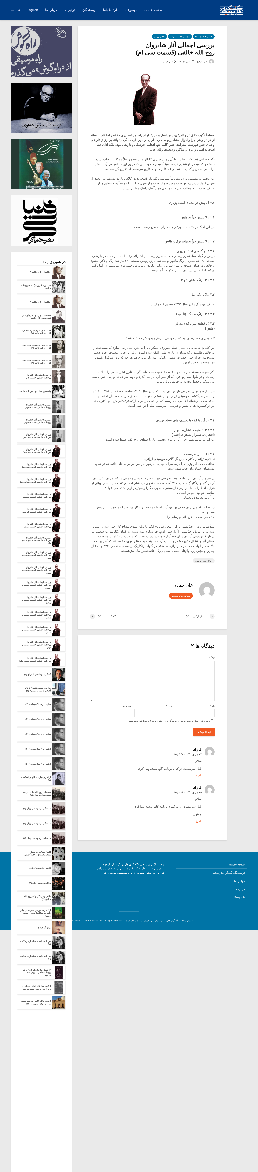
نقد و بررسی (159, 36)
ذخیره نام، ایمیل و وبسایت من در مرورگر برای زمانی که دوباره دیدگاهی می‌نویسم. (169, 721)
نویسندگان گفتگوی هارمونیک (228, 872)
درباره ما (51, 10)
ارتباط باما (110, 10)
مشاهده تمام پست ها (181, 596)
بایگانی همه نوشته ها (203, 36)
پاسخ (199, 775)
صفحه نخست (153, 10)
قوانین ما (70, 10)
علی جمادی (202, 61)
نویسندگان (89, 10)
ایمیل (169, 706)
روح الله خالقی (204, 560)
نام (212, 706)
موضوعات (130, 10)
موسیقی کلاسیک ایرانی (180, 36)
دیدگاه (212, 657)
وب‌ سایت (126, 706)
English (32, 10)
